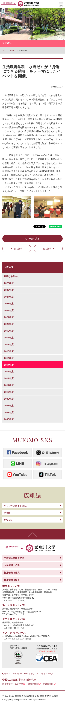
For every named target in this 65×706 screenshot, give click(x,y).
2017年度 (9, 344)
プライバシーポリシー (12, 673)
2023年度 (9, 303)
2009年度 (9, 398)
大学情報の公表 (12, 565)
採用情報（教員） (13, 572)
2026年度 (9, 283)
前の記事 (18, 248)
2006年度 (9, 419)
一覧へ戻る (34, 238)
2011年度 (9, 385)
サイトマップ (47, 673)
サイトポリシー (31, 673)
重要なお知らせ (12, 276)
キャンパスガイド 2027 (15, 505)
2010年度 (9, 391)
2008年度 (9, 405)
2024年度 (9, 296)
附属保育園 (48, 683)
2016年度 (9, 351)
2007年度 (9, 412)
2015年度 (9, 357)
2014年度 (9, 364)
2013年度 (9, 371)
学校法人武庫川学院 (14, 557)
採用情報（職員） (13, 579)
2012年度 (9, 378)
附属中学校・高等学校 (12, 683)
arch (8, 519)
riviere (7, 512)
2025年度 (9, 289)
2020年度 (9, 323)
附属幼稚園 (33, 683)
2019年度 (9, 330)
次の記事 (47, 248)
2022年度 (9, 310)
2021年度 (9, 317)
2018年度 (9, 337)
